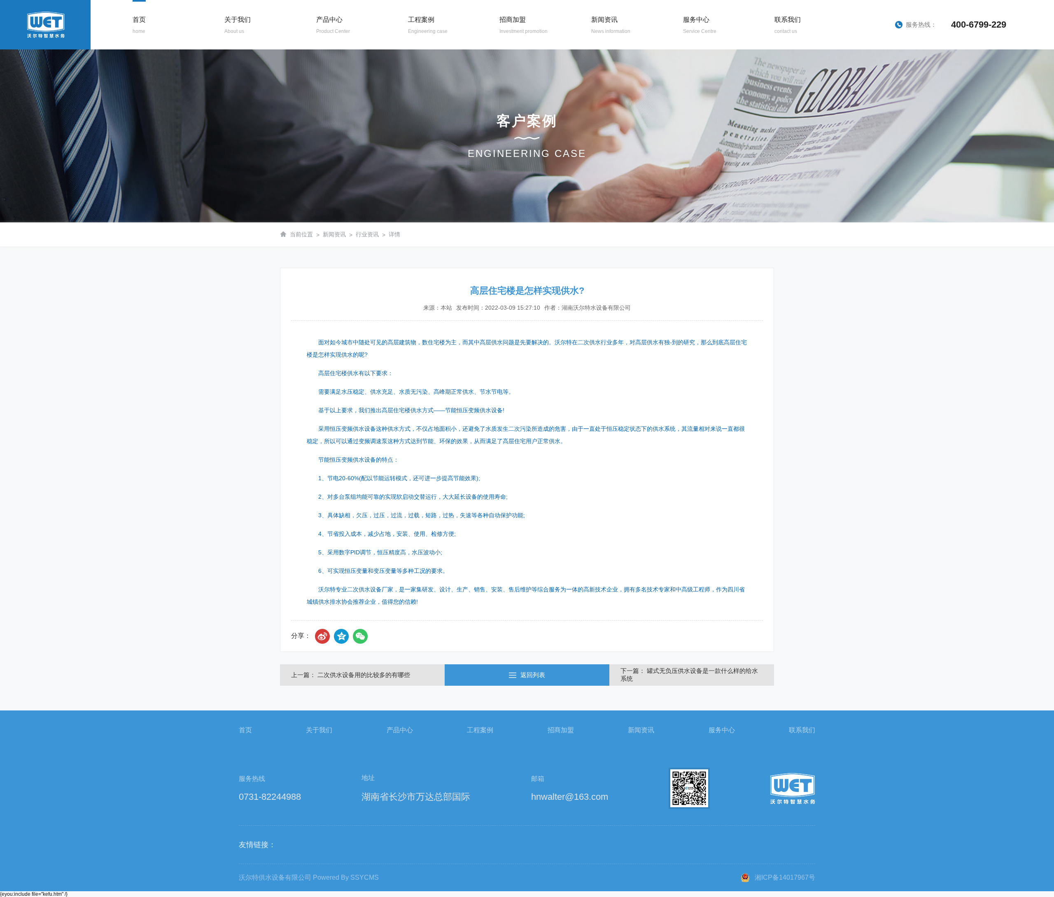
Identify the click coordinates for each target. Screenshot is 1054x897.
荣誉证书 (232, 101)
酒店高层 (416, 101)
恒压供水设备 (324, 86)
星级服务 (691, 54)
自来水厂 (416, 86)
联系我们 (802, 729)
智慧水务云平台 (691, 86)
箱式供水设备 (324, 101)
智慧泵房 (324, 54)
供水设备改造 (691, 70)
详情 (394, 234)
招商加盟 (561, 729)
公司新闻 (599, 54)
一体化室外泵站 (324, 117)
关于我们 (319, 729)
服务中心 (722, 729)
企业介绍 (232, 54)
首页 (245, 729)
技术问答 (599, 86)
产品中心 (400, 729)
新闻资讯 (334, 234)
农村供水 (416, 117)
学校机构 (416, 70)
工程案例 (480, 729)
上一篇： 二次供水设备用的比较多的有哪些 (350, 674)
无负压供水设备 (324, 70)
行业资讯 (599, 70)
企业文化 (232, 70)
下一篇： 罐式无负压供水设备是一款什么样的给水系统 (689, 674)
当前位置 (301, 234)
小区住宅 (416, 54)
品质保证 (232, 86)
